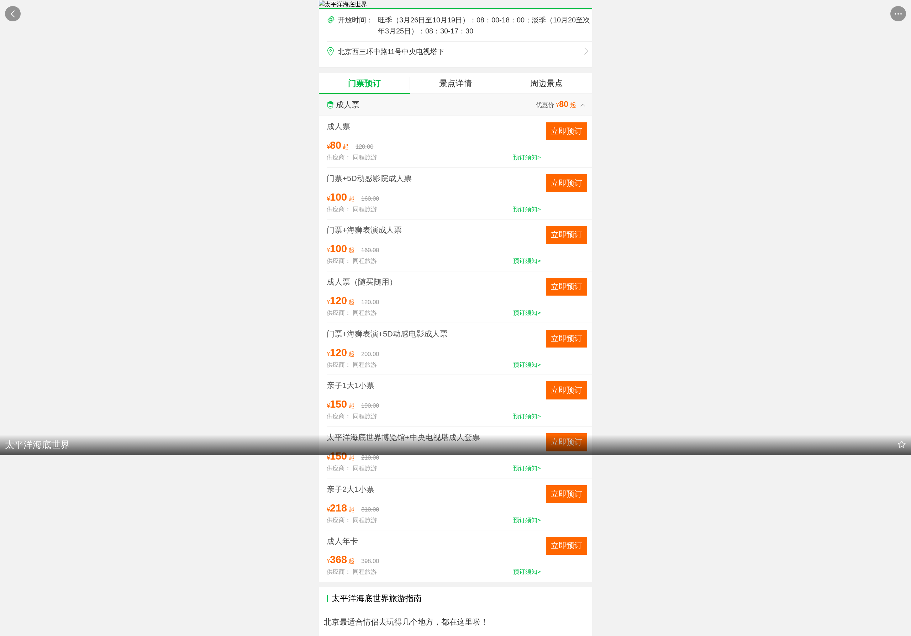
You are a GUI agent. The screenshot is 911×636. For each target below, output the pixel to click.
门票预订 (364, 83)
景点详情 (455, 83)
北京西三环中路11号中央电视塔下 (390, 51)
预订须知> (527, 157)
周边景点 (546, 83)
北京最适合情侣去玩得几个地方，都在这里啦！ (406, 622)
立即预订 (566, 131)
